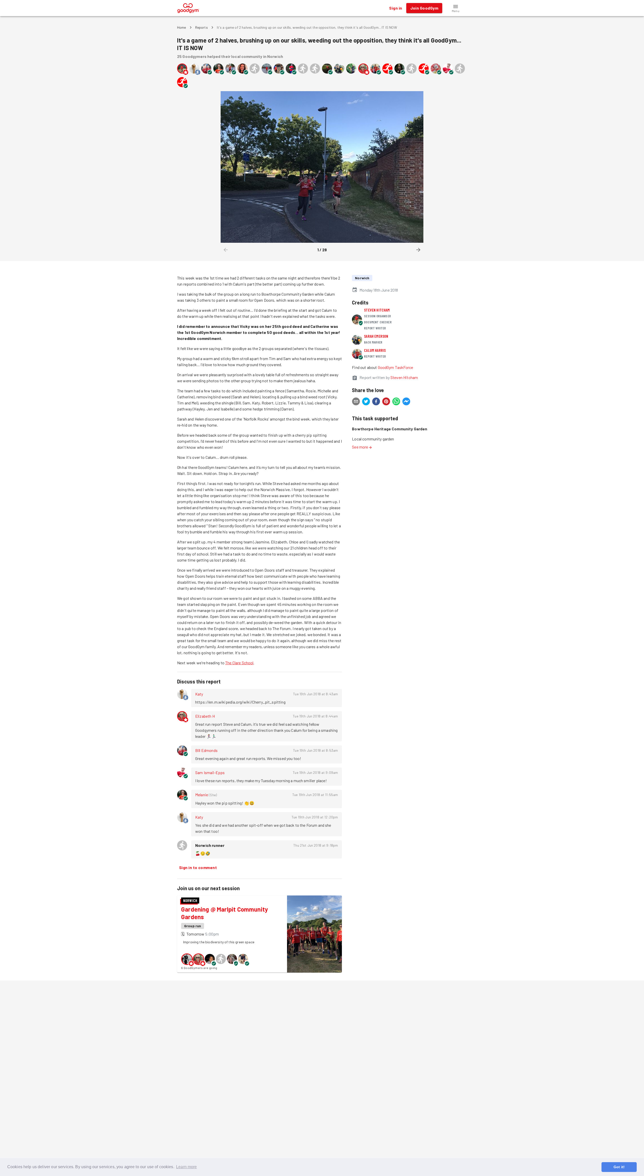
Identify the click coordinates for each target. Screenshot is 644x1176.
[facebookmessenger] (406, 402)
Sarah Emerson (376, 336)
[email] (356, 402)
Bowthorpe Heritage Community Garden (389, 428)
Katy (199, 693)
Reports (201, 27)
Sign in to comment (198, 867)
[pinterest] (386, 402)
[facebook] (376, 402)
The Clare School (239, 662)
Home (181, 27)
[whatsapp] (396, 402)
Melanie (201, 794)
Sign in (395, 8)
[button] (455, 8)
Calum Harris (375, 350)
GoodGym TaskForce (395, 367)
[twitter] (366, 402)
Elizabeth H (205, 716)
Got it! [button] (619, 1167)
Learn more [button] (186, 1167)
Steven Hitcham (377, 309)
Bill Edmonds (206, 750)
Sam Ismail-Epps (210, 772)
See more (360, 446)
